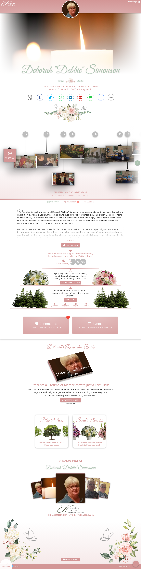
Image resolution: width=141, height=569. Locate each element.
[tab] (53, 202)
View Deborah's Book (70, 400)
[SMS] (90, 97)
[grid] (70, 164)
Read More (70, 241)
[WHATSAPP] (60, 97)
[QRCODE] (30, 97)
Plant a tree (70, 300)
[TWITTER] (50, 97)
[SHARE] (101, 97)
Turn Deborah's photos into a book (70, 192)
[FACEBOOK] (40, 97)
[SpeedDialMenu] (136, 564)
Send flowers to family (70, 283)
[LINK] (111, 97)
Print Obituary (72, 245)
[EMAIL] (80, 97)
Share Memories (72, 559)
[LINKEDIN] (70, 97)
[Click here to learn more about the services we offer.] (70, 509)
